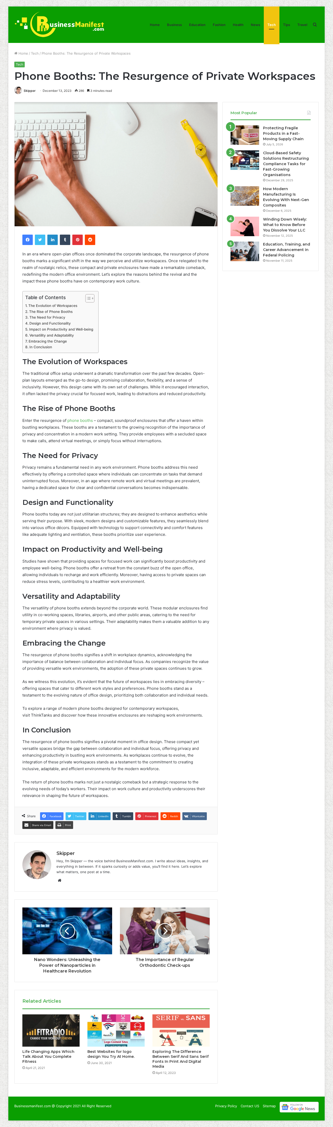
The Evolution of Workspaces (52, 306)
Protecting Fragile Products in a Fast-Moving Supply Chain (283, 133)
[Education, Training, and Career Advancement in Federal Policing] (244, 251)
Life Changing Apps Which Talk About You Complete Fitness (48, 1056)
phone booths (80, 420)
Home (155, 25)
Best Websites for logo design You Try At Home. (111, 1054)
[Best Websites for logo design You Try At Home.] (116, 1030)
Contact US (250, 1106)
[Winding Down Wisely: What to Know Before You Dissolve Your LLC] (244, 226)
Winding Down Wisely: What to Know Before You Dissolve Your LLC (285, 225)
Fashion (219, 25)
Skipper (30, 91)
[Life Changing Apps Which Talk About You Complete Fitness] (51, 1030)
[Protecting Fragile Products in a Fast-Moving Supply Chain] (244, 135)
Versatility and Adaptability (51, 335)
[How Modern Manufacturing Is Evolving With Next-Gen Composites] (244, 196)
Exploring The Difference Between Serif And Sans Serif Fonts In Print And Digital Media (180, 1059)
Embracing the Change (48, 341)
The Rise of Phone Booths (51, 312)
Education (197, 25)
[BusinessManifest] (59, 25)
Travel (302, 25)
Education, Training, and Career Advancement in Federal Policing (286, 249)
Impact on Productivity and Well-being (61, 329)
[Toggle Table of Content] (87, 298)
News (255, 25)
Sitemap (269, 1106)
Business (174, 25)
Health (238, 25)
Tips (286, 25)
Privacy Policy (226, 1106)
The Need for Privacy (47, 317)
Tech (271, 25)
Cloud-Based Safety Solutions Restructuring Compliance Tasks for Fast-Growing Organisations (286, 164)
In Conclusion (40, 347)
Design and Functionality (50, 323)
